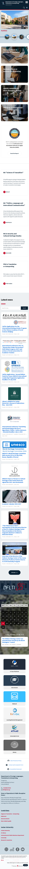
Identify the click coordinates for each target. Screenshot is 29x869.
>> (26, 602)
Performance (20, 866)
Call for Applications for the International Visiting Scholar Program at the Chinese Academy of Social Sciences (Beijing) (14, 329)
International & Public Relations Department (12, 835)
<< (3, 602)
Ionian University (5, 830)
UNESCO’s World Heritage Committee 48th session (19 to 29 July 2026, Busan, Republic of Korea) (14, 455)
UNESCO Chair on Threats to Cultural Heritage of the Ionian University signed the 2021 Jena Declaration (13, 480)
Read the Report (14, 153)
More (2, 860)
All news (13, 572)
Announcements (5, 818)
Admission (3, 816)
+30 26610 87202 (7, 788)
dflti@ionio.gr (6, 790)
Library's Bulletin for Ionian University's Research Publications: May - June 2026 (13, 403)
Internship (3, 838)
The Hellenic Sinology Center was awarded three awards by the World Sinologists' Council (13, 640)
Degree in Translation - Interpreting (10, 814)
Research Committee (6, 840)
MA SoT (8, 192)
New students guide (6, 821)
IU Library (3, 833)
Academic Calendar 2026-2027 (11, 504)
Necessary (15, 866)
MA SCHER (8, 253)
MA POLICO (9, 222)
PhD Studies (9, 283)
